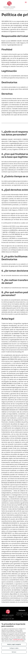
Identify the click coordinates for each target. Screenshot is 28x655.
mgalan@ (18, 613)
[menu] (25, 2)
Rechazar (14, 652)
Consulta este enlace (18, 639)
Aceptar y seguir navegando (14, 644)
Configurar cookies (14, 648)
